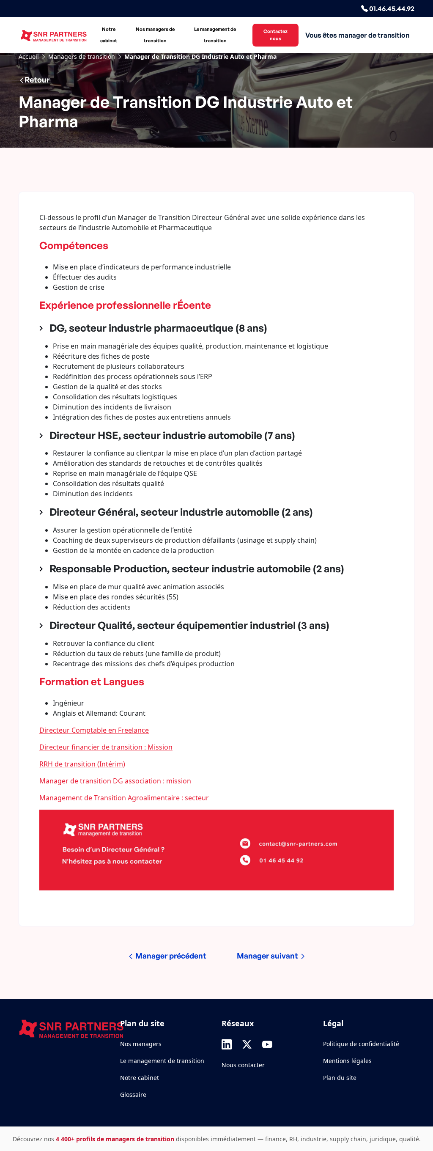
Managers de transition (81, 56)
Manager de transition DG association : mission (115, 781)
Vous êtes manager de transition (357, 35)
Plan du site (339, 1078)
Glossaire (133, 1095)
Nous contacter (243, 1065)
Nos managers (141, 1044)
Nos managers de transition (155, 35)
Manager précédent (170, 955)
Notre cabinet (108, 35)
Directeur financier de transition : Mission (106, 747)
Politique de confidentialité (361, 1044)
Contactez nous (275, 34)
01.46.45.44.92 (391, 8)
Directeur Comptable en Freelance (94, 730)
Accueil (29, 56)
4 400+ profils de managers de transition (115, 1139)
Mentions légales (347, 1061)
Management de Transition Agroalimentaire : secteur (124, 797)
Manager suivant (268, 955)
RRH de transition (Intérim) (82, 764)
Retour (37, 79)
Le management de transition (215, 35)
